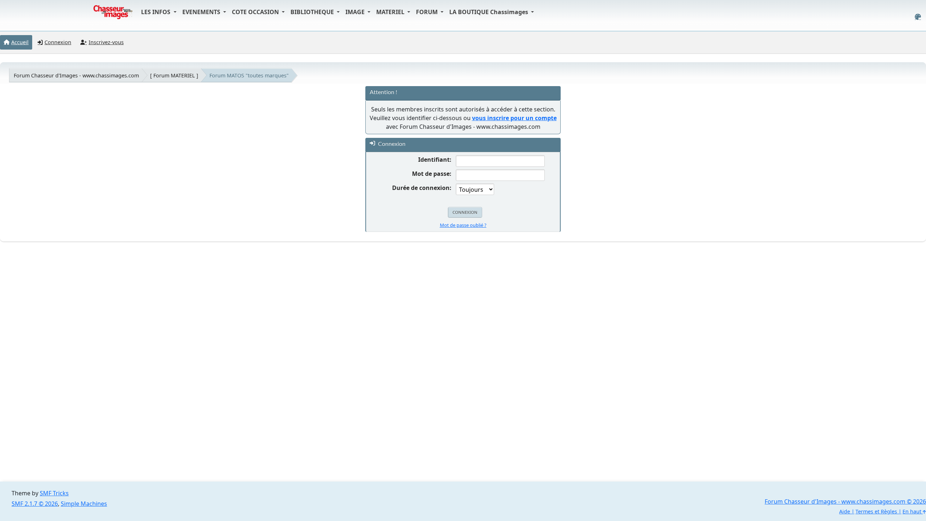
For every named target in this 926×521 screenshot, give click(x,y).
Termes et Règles (876, 511)
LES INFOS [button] (156, 12)
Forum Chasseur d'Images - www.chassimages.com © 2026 (845, 501)
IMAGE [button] (355, 12)
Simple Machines (84, 504)
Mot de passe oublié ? (463, 225)
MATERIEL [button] (391, 12)
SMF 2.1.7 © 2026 (35, 504)
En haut (912, 511)
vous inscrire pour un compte (514, 118)
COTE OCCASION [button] (256, 12)
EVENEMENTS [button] (202, 12)
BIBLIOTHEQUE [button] (312, 12)
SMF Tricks (54, 493)
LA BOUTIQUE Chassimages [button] (489, 12)
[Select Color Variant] (918, 17)
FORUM (427, 12)
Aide (844, 511)
